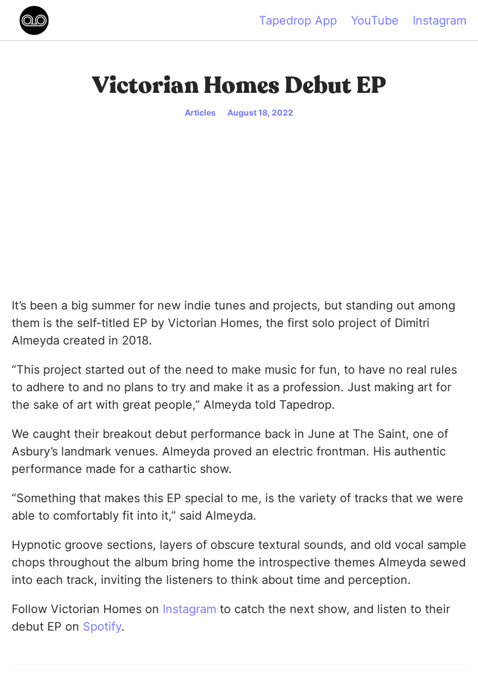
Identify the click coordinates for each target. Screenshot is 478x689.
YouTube (375, 20)
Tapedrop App (298, 20)
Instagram (439, 20)
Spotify (102, 627)
